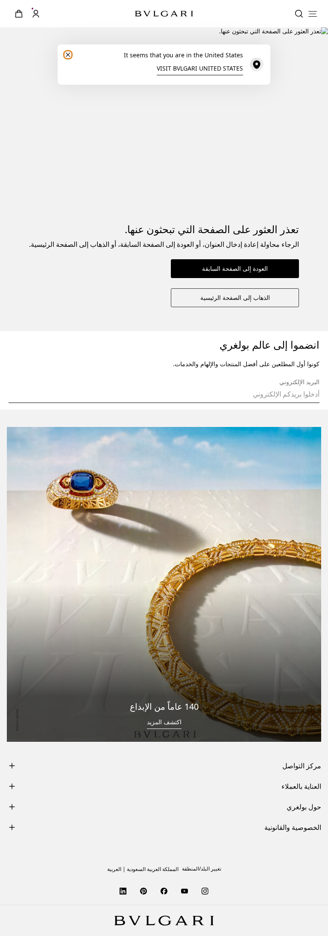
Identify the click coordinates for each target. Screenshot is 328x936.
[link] (18, 14)
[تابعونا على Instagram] (205, 890)
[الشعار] (164, 14)
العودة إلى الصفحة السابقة (235, 268)
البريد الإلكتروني (299, 382)
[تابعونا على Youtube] (184, 890)
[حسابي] (35, 14)
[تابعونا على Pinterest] (143, 890)
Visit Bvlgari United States (200, 68)
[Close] (67, 54)
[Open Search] (299, 14)
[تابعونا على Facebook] (164, 890)
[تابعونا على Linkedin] (123, 890)
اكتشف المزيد (164, 722)
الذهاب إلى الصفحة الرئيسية (235, 297)
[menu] (313, 14)
